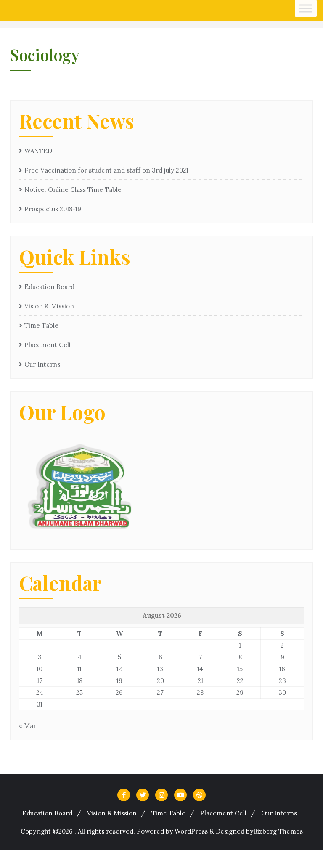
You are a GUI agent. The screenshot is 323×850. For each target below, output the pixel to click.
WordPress (191, 831)
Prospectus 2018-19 (52, 209)
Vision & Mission (49, 306)
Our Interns (42, 364)
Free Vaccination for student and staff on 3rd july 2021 (106, 170)
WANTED (38, 151)
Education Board (49, 287)
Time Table (41, 325)
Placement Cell (47, 345)
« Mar (27, 726)
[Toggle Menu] (305, 8)
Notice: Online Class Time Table (73, 190)
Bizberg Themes (278, 831)
